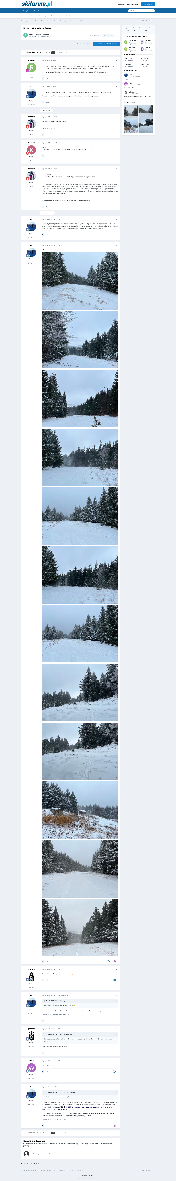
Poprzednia (31, 52)
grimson (31, 969)
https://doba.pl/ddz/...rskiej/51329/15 (54, 121)
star (31, 86)
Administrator (44, 34)
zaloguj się (88, 1143)
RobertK (31, 60)
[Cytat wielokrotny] (43, 78)
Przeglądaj (27, 11)
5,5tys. (32, 987)
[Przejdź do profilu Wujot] (31, 1067)
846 (32, 78)
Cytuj (47, 78)
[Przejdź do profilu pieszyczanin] (125, 49)
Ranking (68, 16)
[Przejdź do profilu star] (31, 93)
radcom (147, 47)
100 (32, 134)
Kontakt (91, 1175)
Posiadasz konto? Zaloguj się (128, 4)
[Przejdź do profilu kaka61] (31, 149)
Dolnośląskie (46, 36)
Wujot (31, 1061)
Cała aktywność (39, 11)
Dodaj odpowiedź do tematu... (44, 1154)
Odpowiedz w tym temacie (106, 44)
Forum (24, 16)
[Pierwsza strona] (24, 52)
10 (53, 52)
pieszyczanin (133, 47)
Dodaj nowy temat (83, 44)
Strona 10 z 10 (62, 52)
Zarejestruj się (148, 4)
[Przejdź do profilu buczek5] (31, 123)
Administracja (42, 16)
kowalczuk (132, 40)
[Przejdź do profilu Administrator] (25, 35)
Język (84, 1175)
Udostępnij (95, 35)
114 (32, 160)
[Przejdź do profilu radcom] (142, 49)
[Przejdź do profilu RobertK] (31, 67)
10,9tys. (32, 104)
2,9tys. (32, 1078)
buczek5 (31, 117)
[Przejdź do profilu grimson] (31, 976)
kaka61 (31, 143)
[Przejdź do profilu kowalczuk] (125, 42)
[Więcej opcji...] (116, 60)
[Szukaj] (152, 10)
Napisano (49, 60)
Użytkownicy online (56, 16)
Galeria (32, 16)
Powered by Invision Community (88, 1178)
